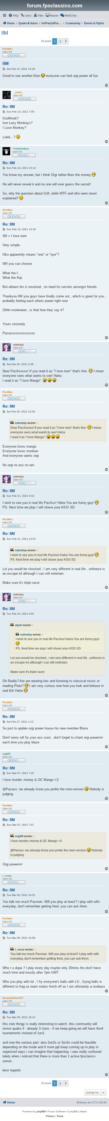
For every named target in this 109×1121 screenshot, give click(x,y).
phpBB (41, 1111)
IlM (4, 33)
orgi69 (19, 836)
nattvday (21, 422)
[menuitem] (13, 15)
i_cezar (19, 949)
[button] (65, 41)
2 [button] (60, 41)
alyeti (18, 625)
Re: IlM (9, 106)
